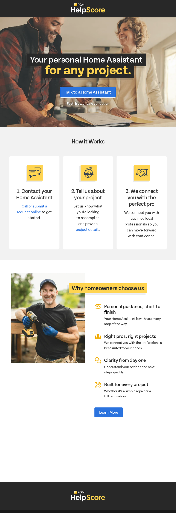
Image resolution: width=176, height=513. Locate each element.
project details (87, 229)
